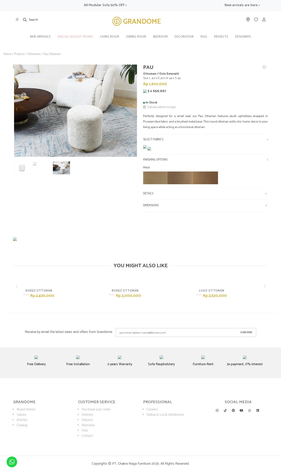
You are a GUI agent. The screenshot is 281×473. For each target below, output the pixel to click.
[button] (134, 109)
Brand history (26, 409)
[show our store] (17, 19)
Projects (221, 36)
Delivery (87, 415)
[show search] (25, 19)
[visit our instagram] (217, 410)
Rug (204, 36)
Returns (87, 420)
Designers (243, 36)
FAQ (85, 430)
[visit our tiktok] (225, 410)
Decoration (184, 36)
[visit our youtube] (241, 410)
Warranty (88, 425)
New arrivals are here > (232, 5)
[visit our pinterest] (233, 410)
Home (7, 54)
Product (19, 54)
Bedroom (160, 36)
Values (21, 415)
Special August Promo (75, 36)
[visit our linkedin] (257, 410)
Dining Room (136, 36)
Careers (152, 409)
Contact (87, 436)
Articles (22, 420)
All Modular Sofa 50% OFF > (95, 5)
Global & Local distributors (165, 415)
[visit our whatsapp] (249, 410)
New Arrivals (40, 36)
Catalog (22, 425)
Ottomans (33, 54)
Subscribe (246, 332)
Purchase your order (96, 409)
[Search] (25, 19)
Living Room (109, 36)
